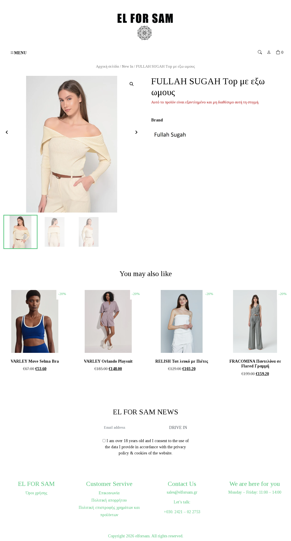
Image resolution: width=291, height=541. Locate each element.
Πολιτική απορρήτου (109, 500)
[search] (260, 52)
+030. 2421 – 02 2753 (182, 512)
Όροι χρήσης (36, 493)
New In (127, 66)
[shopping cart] (278, 52)
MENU (20, 52)
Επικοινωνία (109, 493)
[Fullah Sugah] (171, 134)
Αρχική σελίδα (107, 66)
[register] (269, 52)
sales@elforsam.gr (182, 492)
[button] (132, 84)
